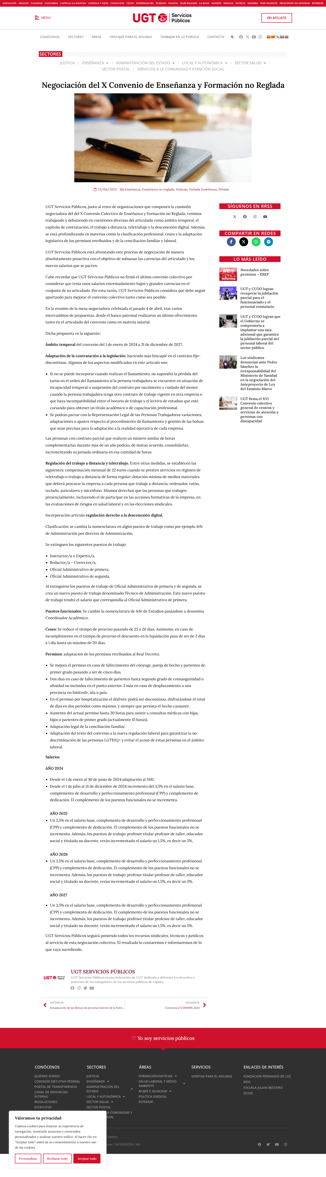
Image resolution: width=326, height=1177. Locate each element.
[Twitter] (85, 988)
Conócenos (50, 37)
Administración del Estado (143, 62)
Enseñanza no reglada (158, 189)
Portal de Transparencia (55, 1087)
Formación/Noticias (156, 1076)
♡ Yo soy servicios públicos (163, 1038)
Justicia (67, 62)
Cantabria (51, 3)
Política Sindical (153, 1096)
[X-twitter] (247, 37)
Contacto (215, 37)
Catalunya (117, 3)
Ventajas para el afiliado (131, 37)
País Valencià (268, 3)
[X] (234, 216)
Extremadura (145, 3)
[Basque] (282, 37)
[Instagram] (260, 37)
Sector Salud (248, 62)
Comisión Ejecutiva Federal (57, 1081)
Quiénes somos (47, 1076)
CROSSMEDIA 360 (127, 1144)
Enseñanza (93, 62)
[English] (286, 37)
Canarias (37, 3)
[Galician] (277, 37)
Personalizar (28, 1159)
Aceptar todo (87, 1159)
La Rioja (204, 3)
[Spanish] (269, 37)
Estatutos (43, 1107)
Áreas (96, 37)
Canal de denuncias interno (51, 1094)
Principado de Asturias (295, 3)
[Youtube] (254, 37)
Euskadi (161, 3)
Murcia (240, 3)
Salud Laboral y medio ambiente (158, 1083)
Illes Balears (188, 3)
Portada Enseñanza (203, 189)
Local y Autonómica (202, 62)
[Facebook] (241, 37)
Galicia (173, 3)
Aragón (24, 3)
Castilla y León (98, 3)
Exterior (317, 3)
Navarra (252, 3)
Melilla (229, 3)
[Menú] (36, 17)
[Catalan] (273, 37)
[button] (232, 37)
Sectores (75, 37)
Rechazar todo (57, 1159)
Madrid (216, 3)
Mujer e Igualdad (153, 1091)
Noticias (181, 189)
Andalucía (9, 3)
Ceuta (130, 3)
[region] (57, 1139)
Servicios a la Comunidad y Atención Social (180, 69)
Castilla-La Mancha (73, 3)
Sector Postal (116, 69)
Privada (223, 189)
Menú (46, 17)
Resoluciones (45, 1102)
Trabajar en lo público (179, 37)
